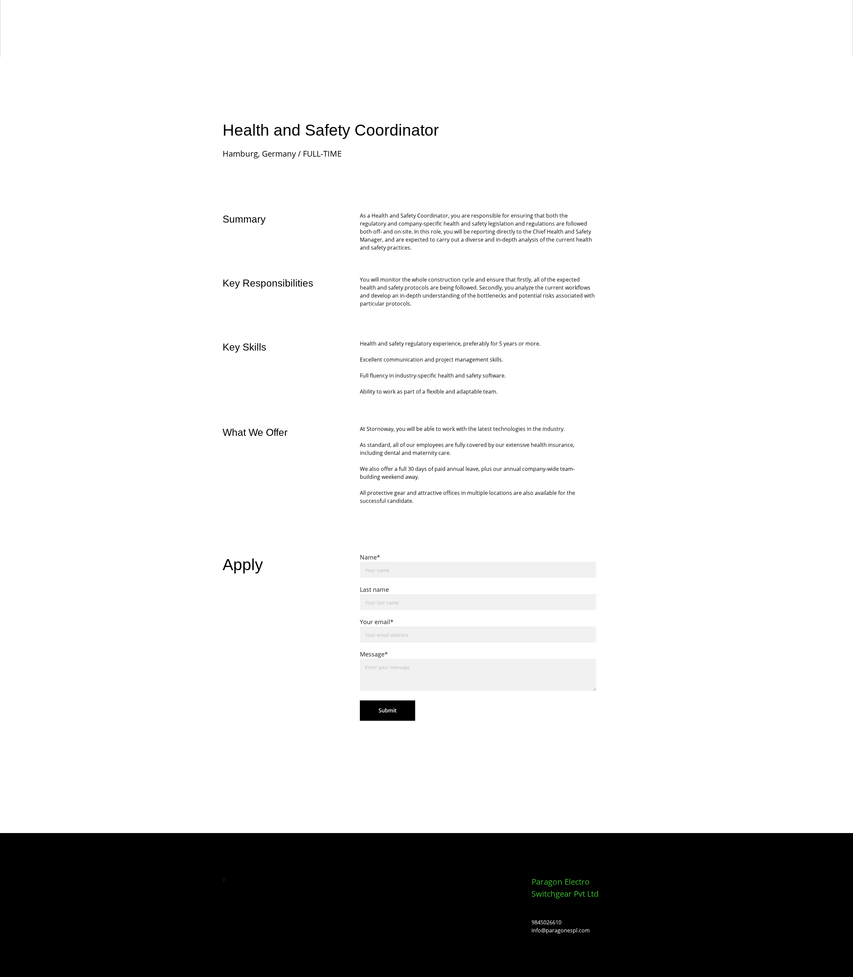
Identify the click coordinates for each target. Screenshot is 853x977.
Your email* (377, 622)
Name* (370, 557)
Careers (546, 20)
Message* (374, 654)
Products (469, 20)
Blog (619, 20)
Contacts (585, 20)
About (432, 20)
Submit (388, 710)
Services (508, 20)
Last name (374, 589)
